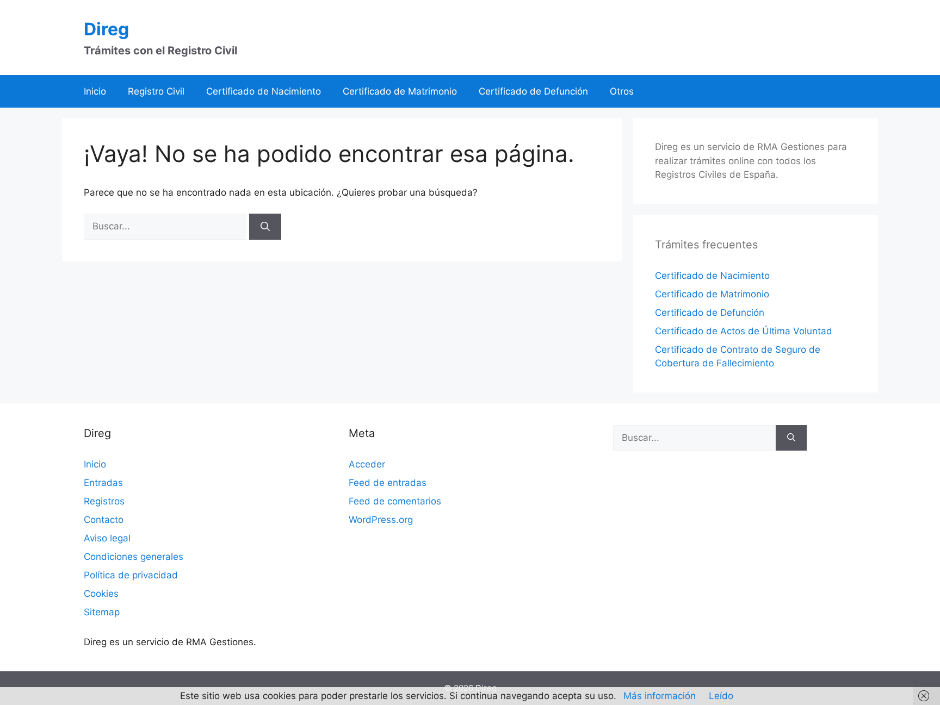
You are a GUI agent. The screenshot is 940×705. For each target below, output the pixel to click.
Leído (721, 695)
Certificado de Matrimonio (400, 91)
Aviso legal (107, 538)
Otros (622, 91)
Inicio (95, 91)
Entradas (103, 482)
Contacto (103, 519)
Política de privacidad (131, 575)
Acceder (367, 464)
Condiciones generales (133, 556)
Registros (104, 501)
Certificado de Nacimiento (263, 91)
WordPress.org (381, 519)
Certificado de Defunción (533, 91)
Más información (659, 695)
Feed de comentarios (395, 501)
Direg (106, 29)
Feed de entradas (387, 482)
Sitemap (102, 612)
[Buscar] (265, 227)
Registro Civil (156, 91)
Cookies (101, 593)
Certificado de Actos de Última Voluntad (743, 331)
